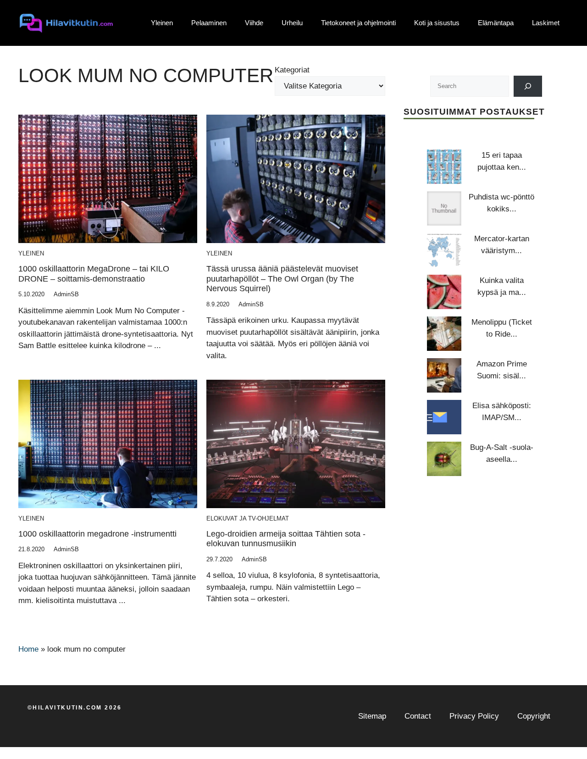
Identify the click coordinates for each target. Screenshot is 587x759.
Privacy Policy (474, 716)
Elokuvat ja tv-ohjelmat (247, 518)
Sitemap (372, 716)
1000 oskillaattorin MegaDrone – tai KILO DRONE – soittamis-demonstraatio (93, 273)
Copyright (533, 716)
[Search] (528, 86)
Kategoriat (292, 70)
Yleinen (162, 23)
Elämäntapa (496, 23)
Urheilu (292, 23)
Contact (417, 716)
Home (28, 649)
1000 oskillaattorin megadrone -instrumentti (97, 533)
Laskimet (545, 23)
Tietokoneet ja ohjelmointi (358, 23)
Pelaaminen (209, 23)
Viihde (254, 23)
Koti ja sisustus (437, 23)
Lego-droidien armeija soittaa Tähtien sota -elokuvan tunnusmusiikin (285, 538)
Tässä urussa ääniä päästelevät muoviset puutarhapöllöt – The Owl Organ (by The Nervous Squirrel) (282, 278)
